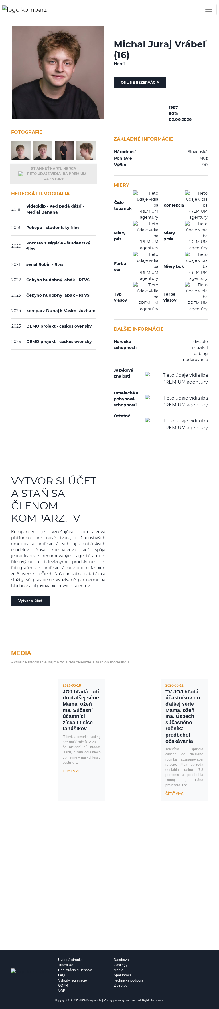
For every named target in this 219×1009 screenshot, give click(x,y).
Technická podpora (128, 980)
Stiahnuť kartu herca (53, 168)
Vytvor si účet (30, 601)
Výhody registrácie (72, 980)
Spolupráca (123, 975)
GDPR (63, 986)
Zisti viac (120, 986)
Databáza (121, 960)
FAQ (61, 975)
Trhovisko (65, 965)
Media (118, 970)
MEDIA (21, 653)
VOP (61, 991)
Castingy (120, 965)
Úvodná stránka (70, 960)
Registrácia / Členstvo (75, 970)
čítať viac (72, 771)
